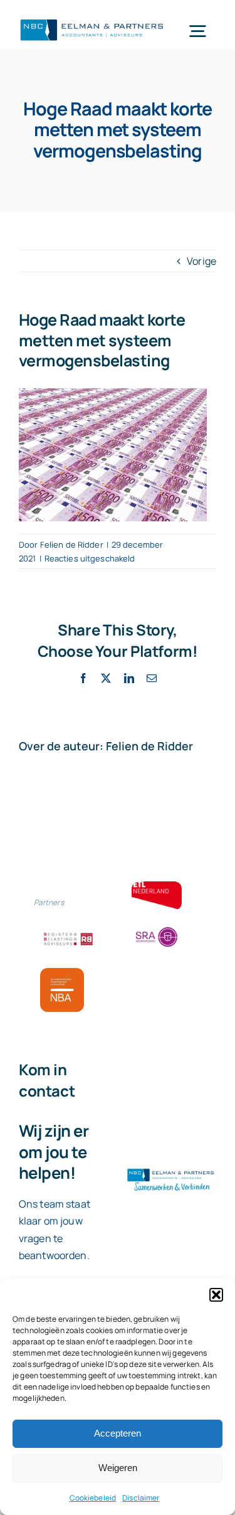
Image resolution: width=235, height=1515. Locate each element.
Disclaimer (140, 1497)
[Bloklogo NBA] (62, 973)
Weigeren (117, 1467)
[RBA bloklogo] (68, 934)
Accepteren (117, 1433)
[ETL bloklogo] (157, 886)
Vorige (201, 261)
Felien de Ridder (71, 544)
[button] (216, 1295)
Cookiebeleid (93, 1497)
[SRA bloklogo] (157, 928)
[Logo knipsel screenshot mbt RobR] (92, 20)
